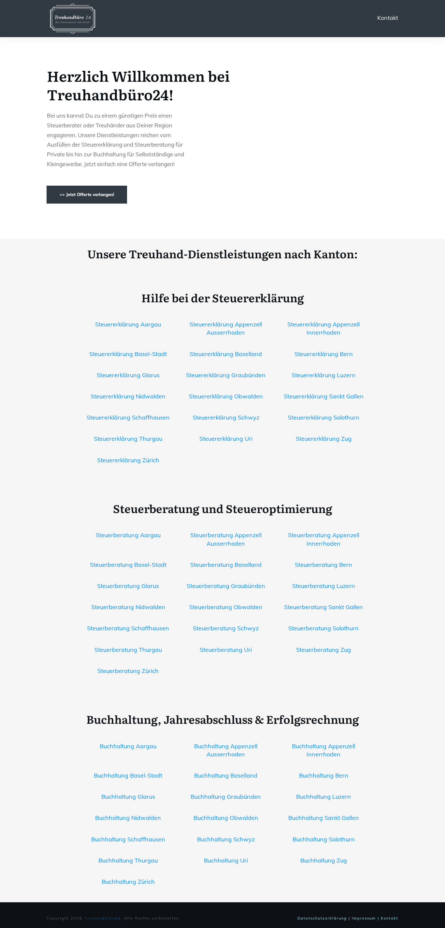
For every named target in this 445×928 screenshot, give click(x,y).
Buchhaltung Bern (323, 775)
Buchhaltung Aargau (128, 746)
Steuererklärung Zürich (128, 460)
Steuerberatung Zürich (128, 671)
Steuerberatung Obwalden (225, 607)
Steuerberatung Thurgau (128, 649)
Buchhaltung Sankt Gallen (323, 817)
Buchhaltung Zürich (128, 881)
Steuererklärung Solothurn (323, 417)
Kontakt (387, 17)
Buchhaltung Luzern (323, 796)
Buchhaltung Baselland (225, 775)
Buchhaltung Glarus (128, 796)
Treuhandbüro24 (102, 918)
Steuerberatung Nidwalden (128, 607)
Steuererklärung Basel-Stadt (128, 354)
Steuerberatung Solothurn (323, 628)
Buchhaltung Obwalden (226, 817)
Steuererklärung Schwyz (226, 417)
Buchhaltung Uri (226, 860)
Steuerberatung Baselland (226, 564)
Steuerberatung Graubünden (226, 586)
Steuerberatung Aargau (128, 535)
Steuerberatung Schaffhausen (128, 628)
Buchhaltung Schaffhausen (128, 839)
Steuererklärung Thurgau (128, 438)
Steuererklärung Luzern (323, 375)
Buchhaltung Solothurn (324, 839)
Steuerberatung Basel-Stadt (128, 564)
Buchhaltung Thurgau (128, 860)
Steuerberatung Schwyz (226, 628)
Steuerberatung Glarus (128, 586)
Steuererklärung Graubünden (226, 375)
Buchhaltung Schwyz (226, 839)
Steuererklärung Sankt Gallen (324, 396)
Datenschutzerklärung (322, 918)
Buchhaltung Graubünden (226, 796)
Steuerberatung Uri (226, 649)
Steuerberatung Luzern (323, 586)
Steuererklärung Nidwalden (128, 396)
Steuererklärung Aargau (128, 324)
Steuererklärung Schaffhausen (128, 417)
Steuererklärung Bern (323, 354)
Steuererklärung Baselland (226, 354)
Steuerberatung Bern (323, 564)
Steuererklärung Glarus (128, 375)
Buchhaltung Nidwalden (128, 817)
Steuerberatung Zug (323, 649)
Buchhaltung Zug (323, 860)
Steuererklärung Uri (225, 438)
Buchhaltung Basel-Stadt (128, 775)
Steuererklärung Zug (324, 438)
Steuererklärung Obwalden (226, 396)
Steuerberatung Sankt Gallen (323, 607)
